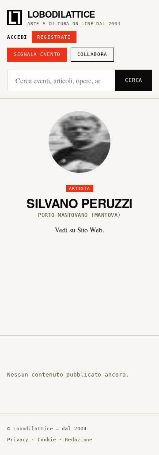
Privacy (17, 440)
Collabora (92, 54)
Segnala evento (37, 54)
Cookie (47, 440)
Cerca (133, 80)
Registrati (54, 37)
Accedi (17, 37)
